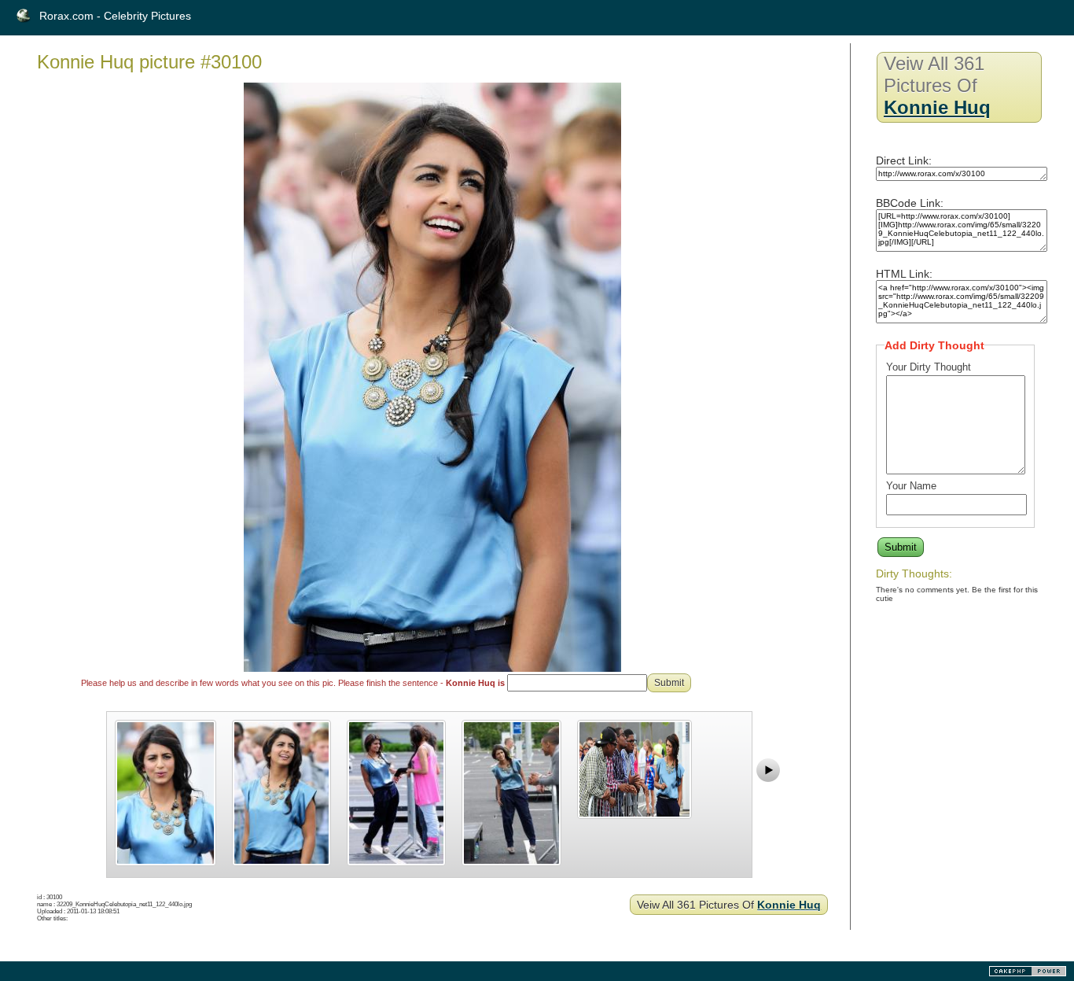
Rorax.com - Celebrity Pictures (115, 15)
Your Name (911, 486)
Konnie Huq (789, 904)
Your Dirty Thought (928, 367)
